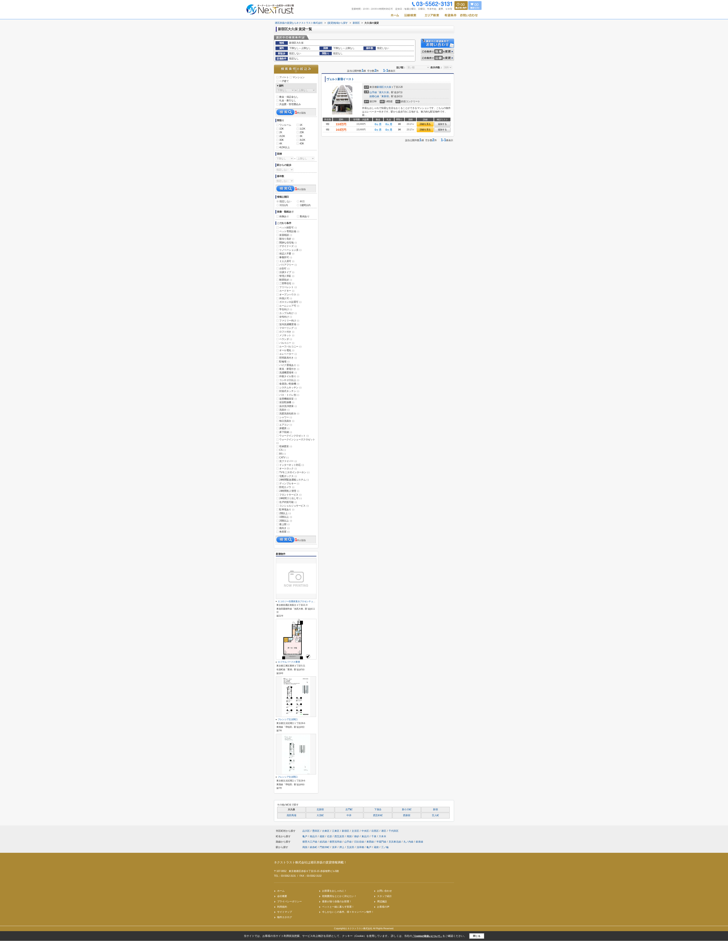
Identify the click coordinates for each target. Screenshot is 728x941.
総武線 (324, 841)
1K (301, 125)
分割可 (284, 268)
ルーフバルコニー (290, 346)
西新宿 (406, 815)
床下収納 (285, 432)
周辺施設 (382, 901)
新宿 (435, 809)
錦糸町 (313, 847)
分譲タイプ (286, 272)
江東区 (335, 830)
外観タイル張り (289, 376)
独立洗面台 (286, 420)
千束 (374, 836)
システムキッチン (290, 387)
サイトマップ (284, 911)
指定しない (285, 201)
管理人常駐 (286, 276)
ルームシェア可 (289, 305)
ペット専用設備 (289, 231)
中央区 (365, 830)
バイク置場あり (289, 365)
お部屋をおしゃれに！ (334, 890)
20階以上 (285, 520)
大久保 (387, 87)
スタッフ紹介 (384, 896)
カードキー (286, 290)
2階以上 (285, 513)
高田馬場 (291, 815)
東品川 (366, 836)
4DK (302, 143)
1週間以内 (305, 205)
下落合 (377, 809)
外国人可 (285, 298)
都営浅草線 (336, 841)
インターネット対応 (291, 464)
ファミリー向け (289, 320)
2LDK (282, 136)
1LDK (302, 128)
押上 (341, 847)
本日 (302, 201)
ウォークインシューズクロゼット (295, 441)
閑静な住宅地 (288, 242)
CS (282, 449)
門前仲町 (324, 847)
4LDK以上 (284, 147)
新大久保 (384, 92)
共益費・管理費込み (290, 104)
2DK (302, 132)
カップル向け (288, 313)
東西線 (370, 841)
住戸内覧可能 (288, 502)
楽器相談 (285, 235)
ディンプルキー (289, 483)
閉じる (476, 936)
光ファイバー (288, 461)
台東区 (325, 830)
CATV (283, 457)
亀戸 (305, 836)
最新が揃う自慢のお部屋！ (337, 901)
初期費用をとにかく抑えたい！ (339, 896)
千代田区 (394, 830)
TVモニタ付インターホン (294, 472)
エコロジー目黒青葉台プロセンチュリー (298, 601)
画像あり (284, 216)
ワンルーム (285, 125)
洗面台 (284, 409)
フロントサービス (290, 494)
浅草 (334, 847)
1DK (281, 128)
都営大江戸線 (310, 841)
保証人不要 (286, 253)
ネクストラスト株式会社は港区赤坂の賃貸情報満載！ (310, 862)
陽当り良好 (286, 238)
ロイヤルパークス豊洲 (289, 662)
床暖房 (284, 428)
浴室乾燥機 (286, 402)
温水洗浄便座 (288, 406)
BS (282, 453)
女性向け (285, 316)
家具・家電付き (289, 368)
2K (280, 132)
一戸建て (284, 81)
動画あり (304, 216)
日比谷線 (359, 841)
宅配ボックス (288, 476)
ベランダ (285, 339)
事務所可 (285, 257)
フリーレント (288, 287)
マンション (298, 77)
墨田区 (316, 830)
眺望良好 (285, 279)
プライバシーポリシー (289, 901)
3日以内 (283, 205)
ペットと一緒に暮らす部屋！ (338, 906)
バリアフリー (288, 264)
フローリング (288, 328)
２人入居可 (286, 261)
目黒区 (375, 830)
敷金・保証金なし (288, 96)
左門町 (349, 809)
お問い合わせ (384, 890)
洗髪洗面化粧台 (289, 413)
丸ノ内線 (408, 841)
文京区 (355, 830)
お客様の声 (383, 906)
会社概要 (282, 896)
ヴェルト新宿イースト (340, 79)
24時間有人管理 (289, 490)
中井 (349, 815)
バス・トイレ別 (289, 394)
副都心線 (374, 96)
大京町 (320, 815)
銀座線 (419, 841)
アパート (284, 77)
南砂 (357, 836)
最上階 (284, 524)
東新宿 (385, 96)
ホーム (281, 890)
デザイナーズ (288, 246)
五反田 (350, 847)
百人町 (435, 815)
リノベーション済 (290, 250)
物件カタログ (284, 917)
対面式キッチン (289, 391)
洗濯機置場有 (288, 372)
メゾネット (286, 335)
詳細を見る (425, 124)
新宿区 (380, 87)
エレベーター (288, 353)
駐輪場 (284, 361)
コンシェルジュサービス (294, 505)
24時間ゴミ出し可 (290, 498)
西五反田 (339, 836)
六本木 (382, 836)
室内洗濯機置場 (289, 324)
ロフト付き (286, 331)
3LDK (302, 139)
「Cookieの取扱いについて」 (427, 936)
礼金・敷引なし (287, 100)
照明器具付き (288, 357)
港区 (383, 830)
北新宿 (320, 809)
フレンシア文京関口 (288, 719)
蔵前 (322, 836)
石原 (330, 836)
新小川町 (407, 809)
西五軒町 (378, 815)
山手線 (373, 92)
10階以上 (285, 516)
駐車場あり (286, 509)
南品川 (314, 836)
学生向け (285, 309)
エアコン (285, 424)
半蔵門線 (381, 841)
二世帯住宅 (286, 283)
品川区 (306, 830)
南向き (284, 528)
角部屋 (284, 531)
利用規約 (282, 906)
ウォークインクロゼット (294, 435)
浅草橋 (360, 847)
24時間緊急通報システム (294, 479)
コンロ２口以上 (289, 380)
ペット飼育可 (288, 227)
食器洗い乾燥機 (289, 383)
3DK (281, 139)
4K (280, 143)
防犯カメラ (286, 487)
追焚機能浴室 (288, 398)
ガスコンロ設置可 (290, 302)
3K (301, 136)
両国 (349, 836)
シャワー (285, 417)
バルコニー (286, 342)
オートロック (288, 468)
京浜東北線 (395, 841)
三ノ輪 (385, 847)
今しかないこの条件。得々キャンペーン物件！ (348, 911)
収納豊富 (285, 446)
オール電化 (286, 350)
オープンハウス (289, 294)
